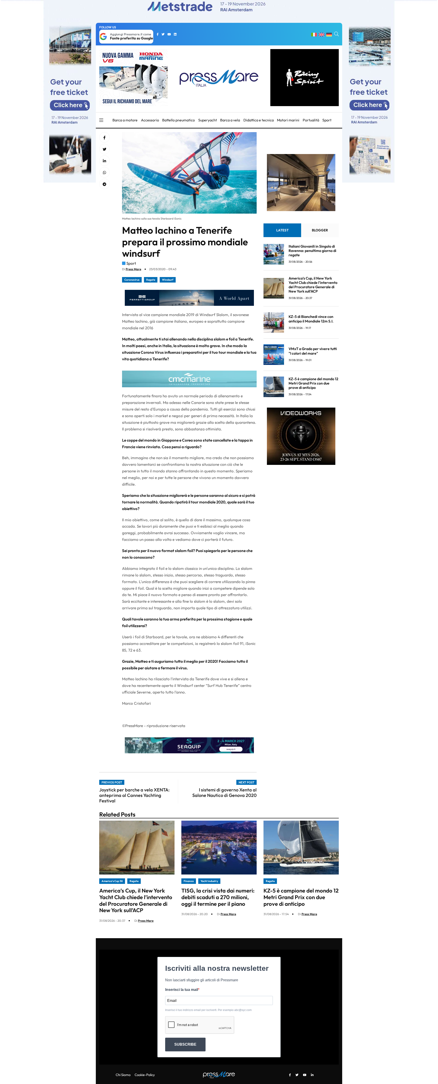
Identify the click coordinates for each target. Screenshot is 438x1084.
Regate (150, 279)
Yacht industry (209, 881)
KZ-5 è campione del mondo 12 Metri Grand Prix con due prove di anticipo (313, 383)
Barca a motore (125, 120)
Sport (326, 120)
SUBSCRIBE (185, 1044)
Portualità (311, 120)
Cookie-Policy (145, 1075)
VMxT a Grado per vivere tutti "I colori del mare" (313, 351)
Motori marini (288, 120)
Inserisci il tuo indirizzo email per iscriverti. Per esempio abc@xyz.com (208, 1010)
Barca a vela (230, 120)
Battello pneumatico (178, 120)
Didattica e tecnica (258, 120)
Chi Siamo (123, 1075)
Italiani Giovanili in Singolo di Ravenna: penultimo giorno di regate (312, 250)
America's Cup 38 (112, 881)
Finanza (189, 881)
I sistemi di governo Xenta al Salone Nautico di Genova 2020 (224, 792)
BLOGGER (320, 230)
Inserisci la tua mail (181, 990)
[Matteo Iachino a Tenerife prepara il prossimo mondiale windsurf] (104, 161)
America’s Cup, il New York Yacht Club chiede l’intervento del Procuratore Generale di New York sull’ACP (313, 285)
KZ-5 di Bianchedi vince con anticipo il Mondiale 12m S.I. (311, 318)
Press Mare (133, 269)
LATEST (282, 230)
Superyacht (207, 120)
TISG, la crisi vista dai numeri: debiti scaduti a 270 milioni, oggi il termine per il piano (218, 897)
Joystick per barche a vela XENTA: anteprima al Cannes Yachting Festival (134, 795)
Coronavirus (131, 279)
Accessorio (150, 120)
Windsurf (167, 279)
